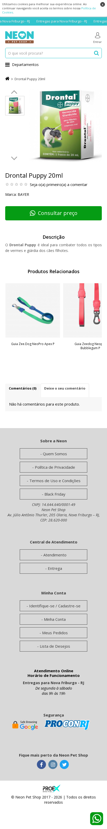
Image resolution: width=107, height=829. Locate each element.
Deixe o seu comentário (64, 388)
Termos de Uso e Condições (55, 480)
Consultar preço (57, 213)
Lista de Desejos (55, 646)
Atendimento (54, 554)
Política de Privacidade (55, 467)
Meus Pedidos (55, 632)
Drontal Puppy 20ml (30, 79)
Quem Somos (55, 453)
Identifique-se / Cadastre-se (55, 605)
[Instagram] (52, 764)
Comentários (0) (22, 388)
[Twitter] (64, 764)
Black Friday (54, 494)
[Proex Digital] (52, 788)
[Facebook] (41, 764)
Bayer (23, 194)
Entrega (55, 568)
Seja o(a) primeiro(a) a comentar (59, 184)
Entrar (97, 42)
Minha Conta (55, 619)
